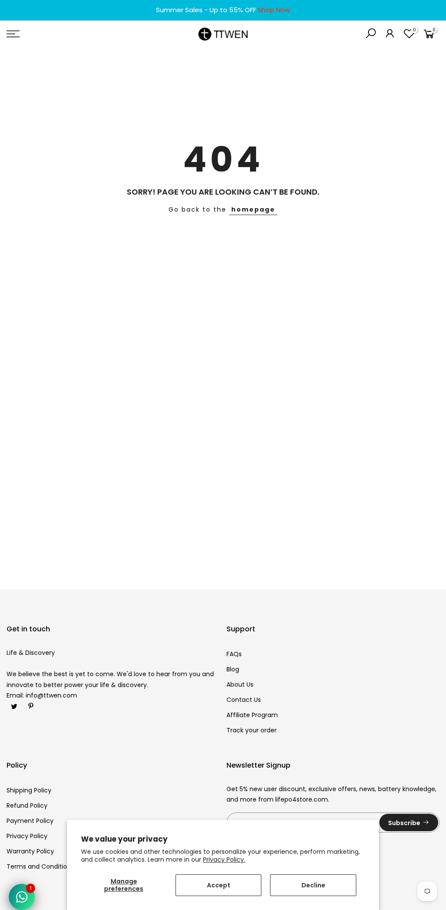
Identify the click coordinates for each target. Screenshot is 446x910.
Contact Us (243, 699)
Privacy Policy (27, 836)
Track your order (251, 730)
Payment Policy (30, 820)
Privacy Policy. (224, 859)
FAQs (234, 654)
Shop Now (274, 9)
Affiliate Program (252, 715)
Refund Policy (27, 805)
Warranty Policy (30, 851)
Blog (232, 669)
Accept (218, 885)
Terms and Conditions (40, 866)
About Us (239, 684)
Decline (313, 885)
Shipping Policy (29, 790)
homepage (253, 209)
